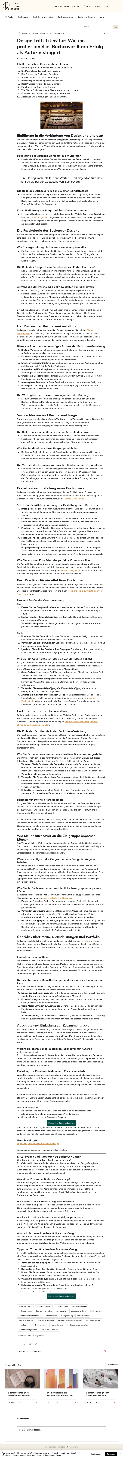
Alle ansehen (113, 1365)
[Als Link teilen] (36, 1344)
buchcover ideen (61, 1306)
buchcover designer (79, 1306)
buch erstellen (95, 1311)
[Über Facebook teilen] (18, 1344)
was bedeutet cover (26, 1320)
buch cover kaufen (93, 1320)
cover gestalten (83, 1316)
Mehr (102, 17)
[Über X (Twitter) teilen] (24, 1344)
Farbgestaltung (65, 17)
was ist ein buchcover (49, 1330)
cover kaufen (23, 1325)
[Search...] (115, 27)
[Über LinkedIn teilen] (30, 1344)
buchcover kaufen (25, 1311)
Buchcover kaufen (86, 17)
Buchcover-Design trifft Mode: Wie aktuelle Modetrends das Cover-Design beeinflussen (97, 1394)
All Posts (9, 17)
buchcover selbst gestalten (78, 1325)
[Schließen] (120, 1454)
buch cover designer (40, 1325)
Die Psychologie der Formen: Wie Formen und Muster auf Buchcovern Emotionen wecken (60, 1394)
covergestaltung (67, 1316)
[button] (57, 6)
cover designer (57, 1325)
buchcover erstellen (43, 1306)
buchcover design (25, 1306)
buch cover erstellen (78, 1311)
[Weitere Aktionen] (104, 33)
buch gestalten (61, 1311)
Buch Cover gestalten (43, 17)
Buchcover (23, 17)
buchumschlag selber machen (30, 1316)
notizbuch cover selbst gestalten (70, 1320)
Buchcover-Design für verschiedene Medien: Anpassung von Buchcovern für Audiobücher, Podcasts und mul (21, 1394)
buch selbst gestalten (46, 1320)
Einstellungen (96, 1454)
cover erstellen (51, 1316)
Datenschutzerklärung (53, 1455)
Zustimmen (111, 1454)
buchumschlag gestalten (28, 1330)
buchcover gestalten (44, 1311)
